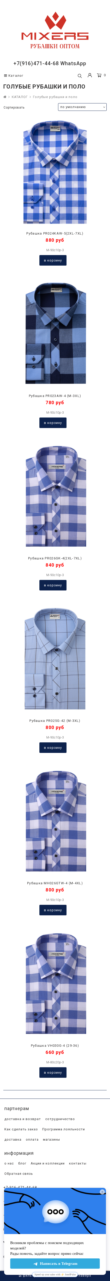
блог (21, 1163)
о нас (8, 1163)
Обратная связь (18, 1174)
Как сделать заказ (20, 1129)
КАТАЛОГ (20, 97)
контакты (77, 1163)
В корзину (53, 260)
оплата (32, 1139)
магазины (51, 1139)
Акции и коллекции (47, 1163)
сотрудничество (59, 1119)
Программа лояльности (63, 1129)
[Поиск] (80, 76)
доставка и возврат (22, 1119)
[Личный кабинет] (90, 76)
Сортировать (14, 107)
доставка (12, 1139)
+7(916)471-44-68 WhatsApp (50, 63)
